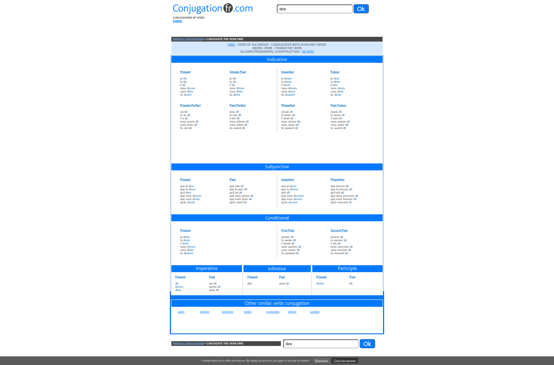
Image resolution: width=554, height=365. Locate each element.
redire (248, 312)
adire (181, 312)
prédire (315, 312)
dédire (292, 312)
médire (204, 312)
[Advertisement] (301, 26)
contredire (273, 312)
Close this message (345, 360)
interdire (227, 312)
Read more (321, 360)
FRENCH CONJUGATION (188, 39)
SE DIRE (308, 51)
